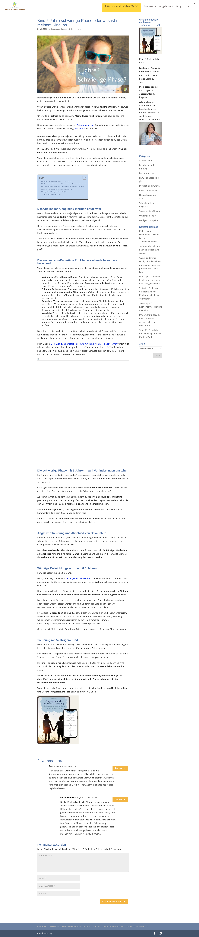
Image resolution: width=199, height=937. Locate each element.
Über (188, 7)
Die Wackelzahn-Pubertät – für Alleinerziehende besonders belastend (63, 184)
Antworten (120, 768)
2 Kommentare (75, 29)
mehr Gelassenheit (148, 190)
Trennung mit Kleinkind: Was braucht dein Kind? (150, 307)
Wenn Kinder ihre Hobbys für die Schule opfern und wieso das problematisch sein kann (150, 264)
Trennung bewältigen (149, 211)
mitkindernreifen (68, 797)
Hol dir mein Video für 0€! (123, 6)
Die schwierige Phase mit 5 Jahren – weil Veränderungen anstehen (62, 186)
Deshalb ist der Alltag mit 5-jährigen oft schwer (56, 181)
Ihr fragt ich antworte (149, 185)
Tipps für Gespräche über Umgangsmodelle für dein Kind (150, 333)
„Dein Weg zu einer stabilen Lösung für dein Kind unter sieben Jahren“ (84, 343)
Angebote (165, 7)
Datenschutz (42, 926)
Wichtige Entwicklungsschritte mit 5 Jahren (54, 192)
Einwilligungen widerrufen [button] (137, 926)
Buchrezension (146, 173)
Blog (179, 7)
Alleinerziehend (146, 160)
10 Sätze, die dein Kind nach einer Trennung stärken (150, 250)
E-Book (148, 59)
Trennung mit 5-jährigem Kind (50, 194)
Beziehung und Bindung (58, 29)
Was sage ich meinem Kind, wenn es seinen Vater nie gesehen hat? (150, 280)
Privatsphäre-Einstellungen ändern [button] (76, 926)
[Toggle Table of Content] (83, 178)
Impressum (54, 926)
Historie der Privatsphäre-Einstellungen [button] (108, 926)
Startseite (150, 7)
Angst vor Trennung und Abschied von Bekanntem (57, 189)
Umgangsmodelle (147, 215)
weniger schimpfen (148, 220)
